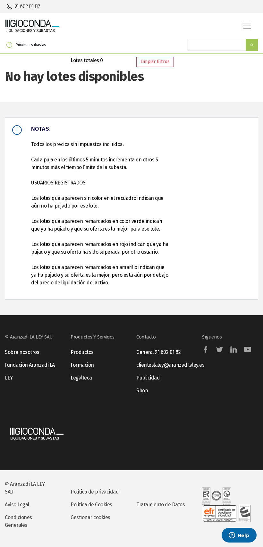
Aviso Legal (17, 505)
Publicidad (148, 378)
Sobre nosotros (22, 352)
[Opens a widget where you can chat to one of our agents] (239, 536)
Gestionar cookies (90, 517)
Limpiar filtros (155, 61)
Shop (142, 391)
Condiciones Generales (18, 521)
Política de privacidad (95, 492)
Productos (82, 352)
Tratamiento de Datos (160, 505)
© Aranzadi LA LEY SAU (25, 488)
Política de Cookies (91, 505)
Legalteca (81, 378)
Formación (82, 365)
